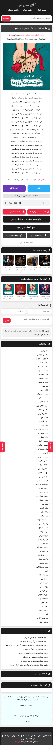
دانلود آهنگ (27, 10)
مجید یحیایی (43, 433)
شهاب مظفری (43, 472)
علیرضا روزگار (43, 575)
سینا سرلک (44, 531)
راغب (46, 571)
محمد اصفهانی (42, 492)
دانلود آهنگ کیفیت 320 (37, 211)
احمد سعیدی (43, 527)
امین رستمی (43, 582)
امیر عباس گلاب (42, 618)
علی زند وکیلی (43, 539)
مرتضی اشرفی (43, 413)
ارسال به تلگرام (36, 235)
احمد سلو (44, 417)
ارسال (7, 320)
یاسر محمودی (43, 598)
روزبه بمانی (44, 586)
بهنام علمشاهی (42, 449)
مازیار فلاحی (43, 421)
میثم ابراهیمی (43, 382)
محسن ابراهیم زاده (41, 429)
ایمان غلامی (43, 488)
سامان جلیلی (43, 460)
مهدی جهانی (43, 500)
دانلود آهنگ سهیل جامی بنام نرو (36, 637)
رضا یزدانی (44, 425)
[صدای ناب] (27, 4)
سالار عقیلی (44, 437)
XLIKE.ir (26, 722)
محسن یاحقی (43, 441)
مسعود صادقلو (42, 547)
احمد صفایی (43, 563)
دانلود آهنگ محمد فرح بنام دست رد (34, 661)
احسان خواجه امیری (40, 484)
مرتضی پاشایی (42, 468)
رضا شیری (44, 543)
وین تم (18, 741)
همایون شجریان (42, 358)
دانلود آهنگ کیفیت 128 (12, 211)
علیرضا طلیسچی (42, 405)
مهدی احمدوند (42, 394)
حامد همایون (43, 555)
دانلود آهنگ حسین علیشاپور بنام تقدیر (33, 653)
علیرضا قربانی (43, 535)
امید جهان (44, 504)
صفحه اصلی (41, 10)
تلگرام (39, 188)
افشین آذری (44, 390)
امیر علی (45, 386)
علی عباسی (44, 590)
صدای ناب (42, 179)
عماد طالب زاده (42, 520)
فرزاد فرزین (44, 362)
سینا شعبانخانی (42, 567)
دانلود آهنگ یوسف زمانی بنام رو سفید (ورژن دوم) (29, 665)
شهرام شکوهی (43, 594)
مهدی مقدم (43, 370)
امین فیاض (44, 516)
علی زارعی (44, 579)
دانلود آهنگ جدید (37, 35)
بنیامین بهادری (42, 445)
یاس (46, 614)
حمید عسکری (43, 366)
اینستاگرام (14, 188)
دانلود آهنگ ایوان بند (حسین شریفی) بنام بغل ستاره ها (27, 645)
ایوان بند (45, 606)
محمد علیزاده (43, 464)
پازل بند (45, 453)
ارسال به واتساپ (12, 235)
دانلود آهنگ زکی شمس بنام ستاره (35, 657)
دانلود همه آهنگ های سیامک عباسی (26, 219)
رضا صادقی (44, 401)
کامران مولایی (43, 378)
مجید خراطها (43, 398)
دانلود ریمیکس (13, 10)
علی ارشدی (44, 551)
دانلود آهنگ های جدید (26, 227)
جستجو (6, 18)
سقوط (11, 35)
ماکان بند (44, 512)
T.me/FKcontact (26, 706)
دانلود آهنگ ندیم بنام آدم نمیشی (35, 649)
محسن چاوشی (42, 354)
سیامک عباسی (24, 35)
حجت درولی (43, 622)
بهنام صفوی (43, 523)
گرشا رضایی (44, 508)
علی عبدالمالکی (42, 480)
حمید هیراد (44, 602)
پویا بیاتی (44, 350)
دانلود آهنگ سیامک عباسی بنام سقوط (30, 28)
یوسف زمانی (43, 476)
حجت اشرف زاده (42, 496)
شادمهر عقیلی (43, 559)
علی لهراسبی (43, 374)
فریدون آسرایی (43, 457)
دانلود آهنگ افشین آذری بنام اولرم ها (34, 641)
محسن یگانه (43, 409)
